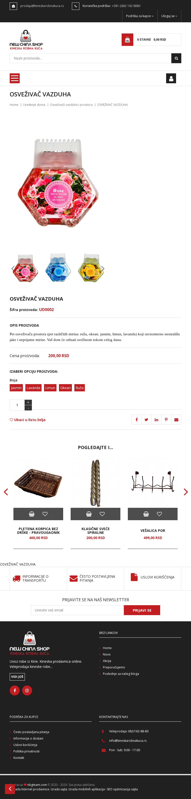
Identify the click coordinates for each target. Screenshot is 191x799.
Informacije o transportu (35, 578)
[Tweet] (146, 420)
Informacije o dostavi (28, 738)
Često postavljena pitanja (97, 578)
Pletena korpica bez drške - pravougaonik (38, 531)
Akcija (107, 661)
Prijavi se (142, 610)
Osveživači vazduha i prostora (71, 105)
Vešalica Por (153, 530)
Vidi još (17, 677)
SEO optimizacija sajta (122, 789)
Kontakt (18, 758)
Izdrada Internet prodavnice (29, 789)
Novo (107, 654)
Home (14, 105)
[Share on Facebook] (137, 420)
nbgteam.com (37, 785)
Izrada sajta (59, 789)
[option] (38, 503)
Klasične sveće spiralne (96, 531)
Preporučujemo (114, 667)
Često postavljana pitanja (31, 732)
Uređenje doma (34, 105)
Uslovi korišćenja (157, 577)
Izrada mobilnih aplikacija (87, 789)
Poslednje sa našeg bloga (121, 674)
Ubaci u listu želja (29, 419)
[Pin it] (156, 420)
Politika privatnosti (26, 751)
